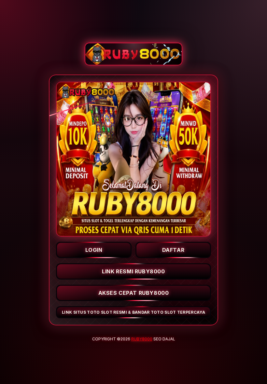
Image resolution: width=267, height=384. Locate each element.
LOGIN (94, 250)
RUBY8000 (141, 338)
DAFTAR (173, 250)
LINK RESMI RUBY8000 (133, 271)
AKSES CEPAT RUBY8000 (133, 293)
